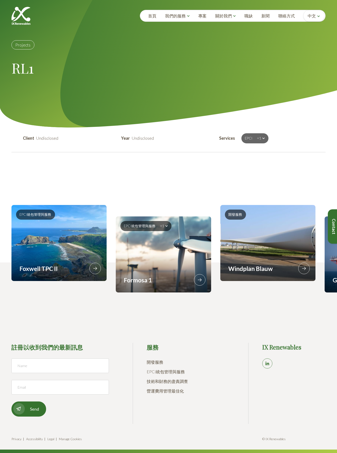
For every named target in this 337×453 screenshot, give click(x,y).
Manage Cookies (70, 439)
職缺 (248, 15)
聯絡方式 (286, 15)
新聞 (265, 15)
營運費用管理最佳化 (165, 390)
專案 (202, 15)
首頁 (152, 15)
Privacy (16, 439)
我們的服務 (175, 15)
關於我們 (223, 15)
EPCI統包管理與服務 (166, 371)
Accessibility (34, 439)
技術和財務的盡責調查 (167, 381)
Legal (50, 439)
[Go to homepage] (20, 16)
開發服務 (155, 362)
